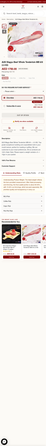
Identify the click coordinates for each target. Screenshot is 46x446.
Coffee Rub (22, 78)
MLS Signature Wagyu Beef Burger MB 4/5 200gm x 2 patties (9, 247)
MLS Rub (13, 78)
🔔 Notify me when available (23, 121)
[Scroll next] (42, 242)
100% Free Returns (8, 160)
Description (6, 138)
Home (3, 19)
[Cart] (42, 7)
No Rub (5, 78)
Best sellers (10, 19)
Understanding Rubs (13, 173)
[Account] (38, 7)
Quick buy (11, 257)
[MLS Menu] (4, 7)
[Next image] (4, 57)
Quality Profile (30, 173)
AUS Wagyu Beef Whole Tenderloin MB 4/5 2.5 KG (30, 246)
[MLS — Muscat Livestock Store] (23, 6)
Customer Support (8, 166)
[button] (23, 105)
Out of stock (23, 115)
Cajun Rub (31, 78)
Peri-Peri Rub (8, 211)
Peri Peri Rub (7, 81)
